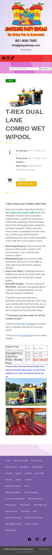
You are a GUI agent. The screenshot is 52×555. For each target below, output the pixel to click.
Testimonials (10, 530)
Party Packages (27, 324)
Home (7, 460)
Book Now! (26, 50)
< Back (10, 81)
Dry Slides (24, 467)
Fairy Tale (39, 473)
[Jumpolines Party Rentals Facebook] (3, 59)
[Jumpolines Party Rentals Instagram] (8, 59)
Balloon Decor (11, 511)
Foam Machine (40, 505)
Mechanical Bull (35, 499)
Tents (26, 486)
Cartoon (8, 480)
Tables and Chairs (13, 492)
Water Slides (37, 467)
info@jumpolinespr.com (26, 45)
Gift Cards (25, 511)
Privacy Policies (32, 524)
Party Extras (25, 505)
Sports (18, 473)
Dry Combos (26, 335)
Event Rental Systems (26, 552)
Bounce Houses (21, 460)
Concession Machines (15, 499)
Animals (28, 473)
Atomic (19, 480)
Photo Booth (10, 505)
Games (28, 480)
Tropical (8, 473)
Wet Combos (11, 467)
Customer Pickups (13, 518)
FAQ (34, 511)
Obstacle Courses (13, 486)
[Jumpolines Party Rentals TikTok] (12, 59)
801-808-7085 (26, 41)
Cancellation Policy (13, 524)
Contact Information (33, 518)
